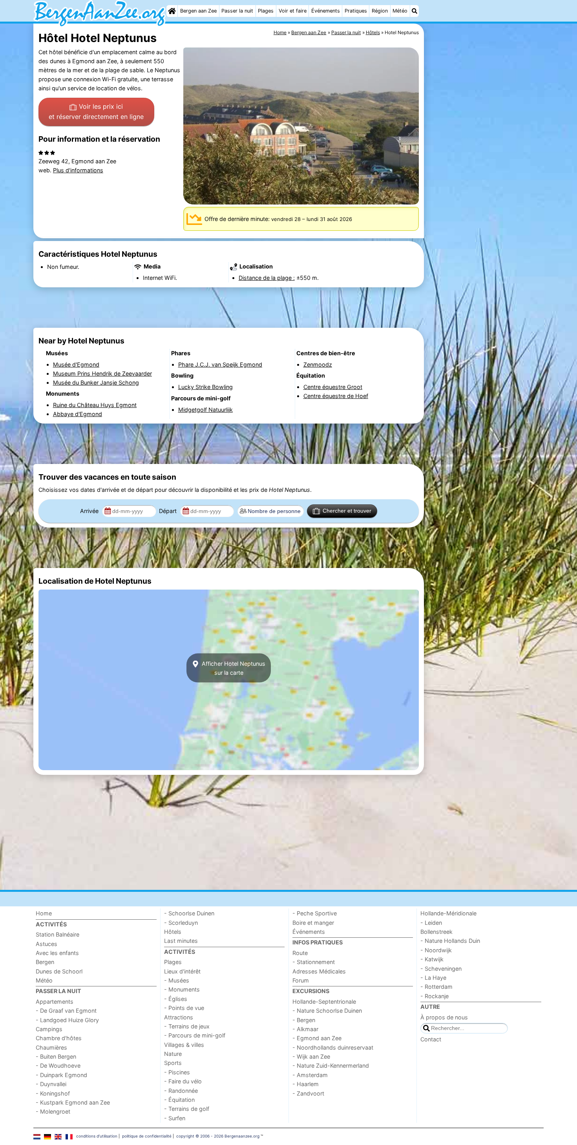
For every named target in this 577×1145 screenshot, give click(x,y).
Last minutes (181, 940)
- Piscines (177, 1072)
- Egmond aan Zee (316, 1038)
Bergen (45, 962)
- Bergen (303, 1020)
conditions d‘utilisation (96, 1136)
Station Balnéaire (57, 934)
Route (300, 953)
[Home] (171, 11)
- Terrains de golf (186, 1108)
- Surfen (174, 1118)
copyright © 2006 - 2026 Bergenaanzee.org (217, 1136)
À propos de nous (444, 1017)
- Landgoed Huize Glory (67, 1020)
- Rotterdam (436, 986)
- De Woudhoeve (58, 1065)
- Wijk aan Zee (311, 1056)
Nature (173, 1053)
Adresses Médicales (319, 971)
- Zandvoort (308, 1093)
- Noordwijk (436, 950)
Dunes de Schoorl (59, 971)
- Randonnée (181, 1090)
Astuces (46, 943)
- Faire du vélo (183, 1081)
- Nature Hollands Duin (450, 940)
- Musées (176, 980)
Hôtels (172, 931)
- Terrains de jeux (187, 1026)
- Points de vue (184, 1007)
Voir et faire (293, 11)
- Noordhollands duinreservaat (332, 1047)
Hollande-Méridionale (448, 913)
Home (44, 913)
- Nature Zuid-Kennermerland (330, 1065)
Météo (400, 11)
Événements (325, 11)
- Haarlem (305, 1084)
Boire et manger (313, 922)
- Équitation (179, 1099)
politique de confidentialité (147, 1136)
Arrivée (90, 511)
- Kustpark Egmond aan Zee (73, 1102)
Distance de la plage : (267, 277)
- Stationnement (313, 962)
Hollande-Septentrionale (324, 1001)
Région (380, 11)
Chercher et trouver (347, 511)
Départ (168, 511)
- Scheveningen (441, 968)
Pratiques (356, 11)
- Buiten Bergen (56, 1056)
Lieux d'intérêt (182, 971)
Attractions (178, 1017)
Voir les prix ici (96, 111)
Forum (300, 980)
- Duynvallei (51, 1084)
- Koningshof (53, 1093)
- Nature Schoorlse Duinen (327, 1010)
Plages (266, 11)
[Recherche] (414, 11)
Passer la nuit (237, 11)
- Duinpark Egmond (61, 1075)
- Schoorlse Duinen (189, 913)
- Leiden (431, 922)
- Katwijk (432, 959)
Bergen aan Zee (198, 11)
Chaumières (51, 1047)
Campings (49, 1029)
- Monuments (182, 989)
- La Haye (433, 977)
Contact (430, 1039)
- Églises (175, 998)
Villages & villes (184, 1044)
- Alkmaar (305, 1029)
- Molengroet (53, 1111)
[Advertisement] (485, 204)
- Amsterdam (310, 1075)
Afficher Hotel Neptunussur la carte (232, 668)
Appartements (54, 1001)
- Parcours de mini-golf (194, 1035)
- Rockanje (434, 996)
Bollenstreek (436, 931)
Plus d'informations (78, 170)
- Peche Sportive (314, 913)
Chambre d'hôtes (59, 1038)
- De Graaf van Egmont (66, 1010)
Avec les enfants (57, 953)
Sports (173, 1062)
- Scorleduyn (181, 922)
